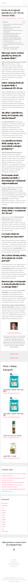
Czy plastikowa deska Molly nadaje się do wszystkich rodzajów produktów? (12, 34)
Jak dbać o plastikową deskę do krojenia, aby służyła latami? (13, 31)
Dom (3, 508)
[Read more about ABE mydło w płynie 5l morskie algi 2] (14, 380)
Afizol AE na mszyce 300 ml (12, 436)
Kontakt (14, 560)
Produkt (3, 18)
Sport (3, 529)
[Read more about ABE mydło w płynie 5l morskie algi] (14, 404)
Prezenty (4, 519)
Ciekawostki (4, 505)
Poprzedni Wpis (14, 354)
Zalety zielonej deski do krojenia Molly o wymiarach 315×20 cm (12, 28)
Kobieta (3, 512)
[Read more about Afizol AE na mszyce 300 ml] (14, 427)
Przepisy (4, 524)
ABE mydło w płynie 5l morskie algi (13, 414)
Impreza (4, 510)
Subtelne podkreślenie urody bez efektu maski (13, 482)
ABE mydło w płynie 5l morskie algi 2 (13, 390)
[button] (14, 549)
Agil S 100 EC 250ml (9, 456)
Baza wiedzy (5, 503)
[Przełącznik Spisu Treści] (23, 22)
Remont (3, 526)
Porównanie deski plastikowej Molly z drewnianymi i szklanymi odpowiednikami (12, 37)
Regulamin (14, 562)
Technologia (5, 531)
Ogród (3, 515)
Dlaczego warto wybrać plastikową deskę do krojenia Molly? (12, 25)
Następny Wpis (14, 358)
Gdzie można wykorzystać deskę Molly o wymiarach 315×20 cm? (12, 40)
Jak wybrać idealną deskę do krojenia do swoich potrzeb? (13, 45)
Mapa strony (14, 566)
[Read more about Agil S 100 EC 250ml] (14, 447)
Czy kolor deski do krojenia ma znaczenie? (12, 42)
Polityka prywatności (14, 564)
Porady (3, 517)
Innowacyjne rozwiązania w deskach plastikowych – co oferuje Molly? (11, 48)
